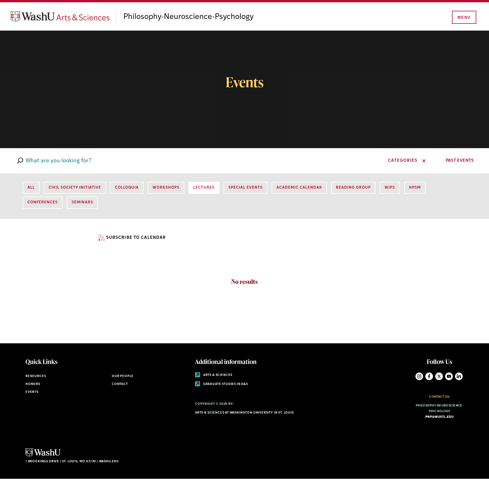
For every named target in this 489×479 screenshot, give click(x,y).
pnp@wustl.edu (439, 417)
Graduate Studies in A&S (225, 384)
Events (31, 392)
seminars (82, 202)
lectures (204, 188)
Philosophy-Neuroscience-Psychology (188, 17)
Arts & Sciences (217, 375)
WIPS (390, 188)
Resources (35, 376)
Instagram (419, 376)
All (31, 188)
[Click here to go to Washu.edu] (43, 455)
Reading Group (353, 188)
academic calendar (299, 188)
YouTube (449, 376)
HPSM (415, 188)
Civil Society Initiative (75, 188)
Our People (123, 376)
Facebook (429, 376)
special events (245, 188)
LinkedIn (459, 376)
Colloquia (127, 188)
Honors (32, 384)
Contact (120, 384)
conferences (42, 202)
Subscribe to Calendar (136, 238)
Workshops (166, 188)
